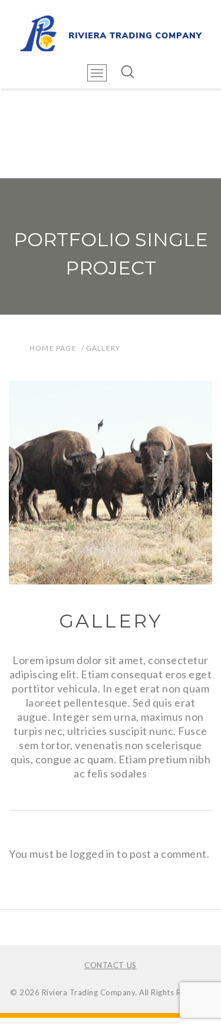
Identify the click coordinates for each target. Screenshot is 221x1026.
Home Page (53, 348)
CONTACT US (110, 965)
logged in (92, 853)
